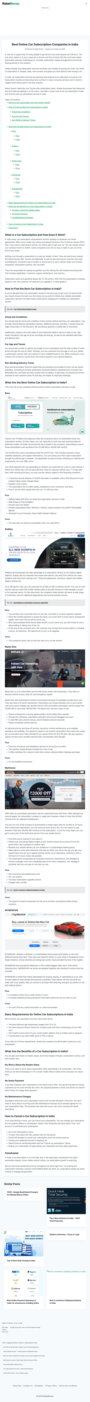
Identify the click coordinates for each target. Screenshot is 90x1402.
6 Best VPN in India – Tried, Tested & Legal (15, 1373)
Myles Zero (17, 161)
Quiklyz (15, 146)
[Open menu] (86, 3)
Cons (17, 139)
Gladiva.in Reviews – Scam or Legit (64, 1234)
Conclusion (13, 228)
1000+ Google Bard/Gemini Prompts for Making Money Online (19, 1343)
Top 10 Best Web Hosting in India (21, 1261)
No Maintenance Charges (22, 218)
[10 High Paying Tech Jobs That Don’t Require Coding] (5, 1329)
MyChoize (16, 175)
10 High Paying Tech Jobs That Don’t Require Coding (25, 1327)
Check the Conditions (21, 112)
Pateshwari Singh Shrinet (35, 49)
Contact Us (28, 1386)
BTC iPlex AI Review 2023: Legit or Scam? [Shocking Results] (20, 1347)
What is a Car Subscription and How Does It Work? (29, 102)
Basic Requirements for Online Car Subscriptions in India (31, 203)
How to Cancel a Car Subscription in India (26, 224)
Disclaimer (39, 1386)
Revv (14, 131)
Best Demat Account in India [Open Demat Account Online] (20, 1360)
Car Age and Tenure (20, 116)
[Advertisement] (45, 22)
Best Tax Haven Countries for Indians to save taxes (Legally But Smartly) (24, 1356)
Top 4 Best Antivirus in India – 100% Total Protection (18, 1368)
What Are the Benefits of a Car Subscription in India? (30, 206)
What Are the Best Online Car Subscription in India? (29, 127)
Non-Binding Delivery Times (24, 120)
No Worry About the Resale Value (26, 210)
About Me (17, 1386)
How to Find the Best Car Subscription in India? (28, 107)
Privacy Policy (51, 1386)
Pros (17, 136)
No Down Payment (20, 214)
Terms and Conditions (68, 1386)
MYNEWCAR (17, 189)
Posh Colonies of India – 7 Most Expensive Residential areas (20, 1351)
